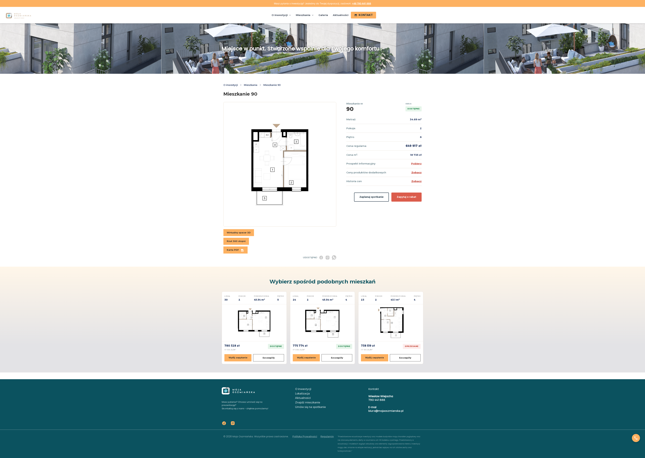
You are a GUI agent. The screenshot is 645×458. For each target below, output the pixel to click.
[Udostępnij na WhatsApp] (334, 257)
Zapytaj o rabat (406, 196)
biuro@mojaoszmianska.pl (385, 410)
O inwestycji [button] (280, 15)
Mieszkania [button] (303, 15)
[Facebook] (224, 423)
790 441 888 (376, 400)
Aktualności (340, 15)
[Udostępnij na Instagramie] (327, 257)
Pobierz (416, 163)
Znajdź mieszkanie (307, 402)
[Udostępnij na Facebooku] (321, 257)
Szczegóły (269, 357)
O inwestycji (230, 85)
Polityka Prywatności (304, 436)
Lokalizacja (302, 393)
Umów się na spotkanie (310, 407)
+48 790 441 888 (361, 3)
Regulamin (327, 436)
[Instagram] (232, 423)
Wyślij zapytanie (238, 357)
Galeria (323, 15)
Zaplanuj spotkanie (371, 196)
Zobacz (416, 172)
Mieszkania (250, 85)
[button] (289, 15)
